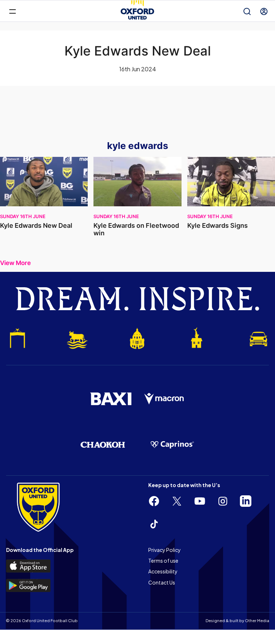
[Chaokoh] (103, 445)
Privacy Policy (164, 550)
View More (15, 263)
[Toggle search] (247, 11)
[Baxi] (110, 398)
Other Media (257, 620)
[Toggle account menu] (264, 11)
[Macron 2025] (164, 399)
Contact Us (161, 582)
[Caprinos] (172, 444)
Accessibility (163, 571)
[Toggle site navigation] (12, 11)
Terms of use (163, 560)
